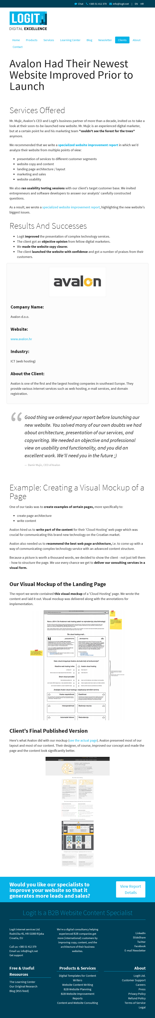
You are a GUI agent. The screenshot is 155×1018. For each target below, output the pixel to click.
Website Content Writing (77, 985)
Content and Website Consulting (77, 1003)
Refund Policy (137, 998)
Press (142, 989)
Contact (17, 47)
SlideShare (139, 937)
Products (31, 40)
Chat (80, 3)
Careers (141, 985)
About (136, 40)
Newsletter (105, 40)
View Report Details (130, 889)
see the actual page (83, 740)
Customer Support (134, 980)
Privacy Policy (137, 994)
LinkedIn (141, 933)
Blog (89, 40)
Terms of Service (135, 1003)
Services (48, 40)
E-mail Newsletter (135, 950)
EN (136, 3)
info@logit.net (121, 3)
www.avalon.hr (21, 339)
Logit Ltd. (140, 975)
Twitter (141, 942)
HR (142, 3)
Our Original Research (23, 986)
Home (16, 40)
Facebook (140, 946)
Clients (122, 40)
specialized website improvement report (88, 145)
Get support (16, 955)
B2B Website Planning (77, 989)
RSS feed (22, 991)
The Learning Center (22, 982)
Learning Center (70, 40)
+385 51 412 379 (98, 3)
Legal (142, 1007)
